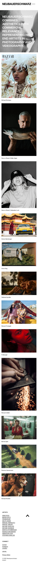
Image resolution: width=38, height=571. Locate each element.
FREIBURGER (6, 519)
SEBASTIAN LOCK (7, 533)
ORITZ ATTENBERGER (10, 530)
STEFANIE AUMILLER (8, 535)
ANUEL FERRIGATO (9, 522)
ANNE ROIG (5, 515)
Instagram (5, 546)
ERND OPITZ (7, 517)
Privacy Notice (6, 555)
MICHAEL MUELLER (8, 526)
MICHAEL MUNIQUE (8, 528)
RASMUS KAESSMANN (9, 531)
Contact (4, 544)
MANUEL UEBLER (7, 524)
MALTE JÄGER (6, 521)
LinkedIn (4, 548)
